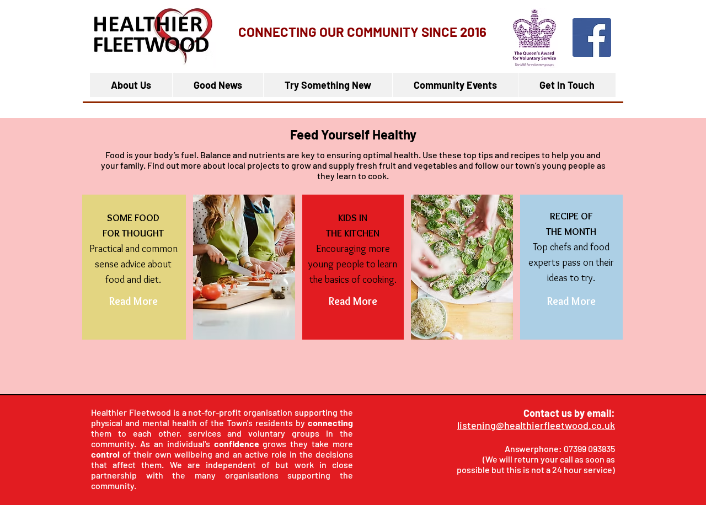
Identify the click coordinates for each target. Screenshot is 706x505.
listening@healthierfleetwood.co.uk (536, 425)
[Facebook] (592, 37)
